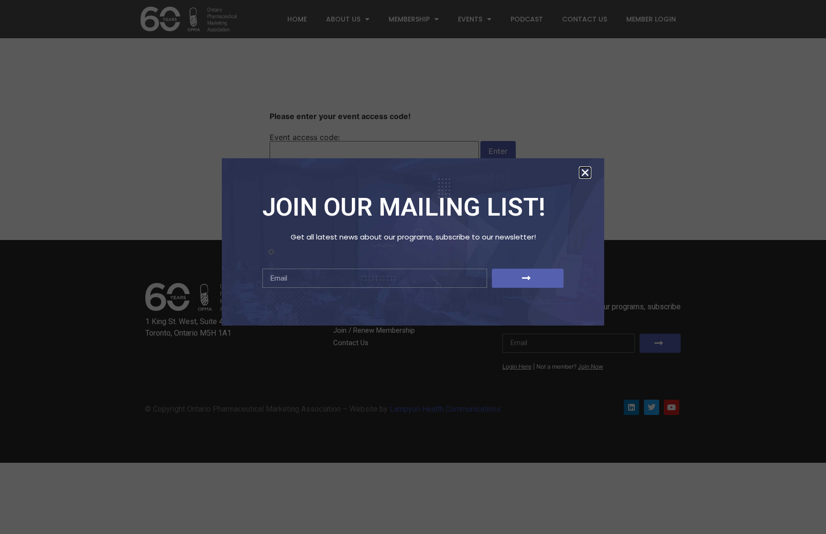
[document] (413, 267)
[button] (585, 172)
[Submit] (528, 278)
